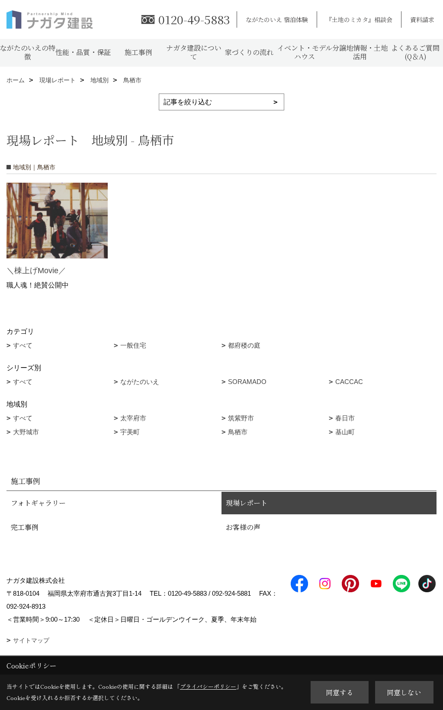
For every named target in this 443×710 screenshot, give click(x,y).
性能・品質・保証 (83, 52)
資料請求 (422, 19)
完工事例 (25, 527)
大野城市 (26, 432)
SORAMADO (247, 381)
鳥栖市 (237, 432)
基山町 (345, 432)
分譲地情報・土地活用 (360, 52)
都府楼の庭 (244, 345)
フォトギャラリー (38, 503)
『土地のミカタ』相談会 (359, 19)
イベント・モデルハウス (304, 52)
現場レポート (246, 503)
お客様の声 (243, 527)
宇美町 (130, 432)
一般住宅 (133, 345)
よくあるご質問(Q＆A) (415, 52)
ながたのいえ (139, 381)
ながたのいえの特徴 (27, 52)
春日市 (345, 418)
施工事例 (138, 52)
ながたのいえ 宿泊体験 (277, 19)
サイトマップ (31, 640)
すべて (22, 345)
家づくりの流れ (249, 52)
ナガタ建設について (194, 52)
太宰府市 (133, 418)
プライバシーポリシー (208, 686)
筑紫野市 (241, 418)
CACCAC (349, 381)
